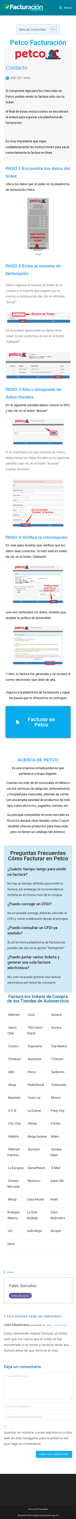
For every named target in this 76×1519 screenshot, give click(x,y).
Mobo (55, 1136)
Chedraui (14, 1059)
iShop (12, 1085)
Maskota (13, 820)
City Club (14, 1123)
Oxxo (31, 1015)
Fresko (56, 1123)
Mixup (12, 1199)
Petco (32, 1072)
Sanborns (58, 1072)
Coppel (64, 820)
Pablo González (22, 1285)
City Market (59, 1046)
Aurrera (56, 1027)
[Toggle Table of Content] (52, 29)
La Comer (34, 1110)
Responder (61, 1325)
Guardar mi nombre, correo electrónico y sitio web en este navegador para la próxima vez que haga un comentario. (38, 1438)
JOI (9, 1231)
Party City (58, 1110)
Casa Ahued (35, 1199)
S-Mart (55, 1168)
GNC (11, 1072)
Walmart (14, 1015)
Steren (32, 1123)
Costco (13, 1046)
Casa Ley (34, 1097)
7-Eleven (57, 1059)
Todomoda (58, 1085)
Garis (11, 1244)
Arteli (54, 1199)
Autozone (34, 1059)
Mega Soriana (37, 1136)
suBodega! (34, 1231)
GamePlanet (36, 1168)
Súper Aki (57, 1181)
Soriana (56, 1015)
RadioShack (36, 1085)
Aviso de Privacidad (38, 1509)
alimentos (30, 805)
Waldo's (13, 1136)
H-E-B (12, 1110)
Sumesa (33, 1149)
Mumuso (34, 1181)
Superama (35, 1046)
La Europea (16, 1168)
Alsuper (55, 1231)
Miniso (55, 1097)
